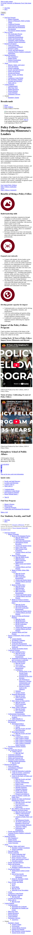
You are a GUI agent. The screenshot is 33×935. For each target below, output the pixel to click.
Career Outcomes (13, 843)
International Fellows (18, 723)
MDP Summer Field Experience (21, 549)
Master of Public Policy (18, 585)
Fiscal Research (19, 803)
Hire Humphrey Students (15, 895)
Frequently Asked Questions (16, 759)
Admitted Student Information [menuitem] (16, 42)
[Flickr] (16, 471)
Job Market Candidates (18, 640)
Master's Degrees (9, 504)
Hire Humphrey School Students (21, 931)
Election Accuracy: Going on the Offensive (24, 687)
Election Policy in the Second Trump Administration (25, 673)
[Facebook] (16, 466)
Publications (18, 807)
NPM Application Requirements (20, 698)
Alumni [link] (6, 96)
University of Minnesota (18, 524)
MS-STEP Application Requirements (21, 608)
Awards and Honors (14, 869)
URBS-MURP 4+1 (17, 719)
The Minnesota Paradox (22, 820)
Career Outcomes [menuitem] (13, 61)
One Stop (7, 8)
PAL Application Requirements (20, 711)
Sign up (26, 119)
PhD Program (8, 506)
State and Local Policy (21, 805)
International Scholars (18, 732)
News (13, 885)
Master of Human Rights (19, 555)
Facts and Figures (13, 851)
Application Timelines (14, 754)
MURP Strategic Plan (21, 622)
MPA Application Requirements (20, 577)
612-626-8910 (5, 464)
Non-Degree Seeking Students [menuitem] (17, 30)
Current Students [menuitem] (9, 84)
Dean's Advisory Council (19, 857)
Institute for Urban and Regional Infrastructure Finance (21, 799)
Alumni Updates (16, 924)
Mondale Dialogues (21, 787)
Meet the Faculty (20, 573)
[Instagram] (16, 472)
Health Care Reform (21, 790)
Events (14, 883)
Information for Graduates (19, 906)
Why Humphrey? (13, 838)
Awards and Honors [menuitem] (14, 73)
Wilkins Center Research (22, 813)
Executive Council (17, 861)
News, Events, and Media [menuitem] (15, 74)
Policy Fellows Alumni (22, 738)
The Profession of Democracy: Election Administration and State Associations (25, 682)
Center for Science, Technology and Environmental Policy (21, 773)
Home (6, 105)
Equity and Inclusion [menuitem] (14, 71)
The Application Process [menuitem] (15, 34)
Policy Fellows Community (9, 190)
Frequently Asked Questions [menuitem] (16, 40)
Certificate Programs (10, 507)
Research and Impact (10, 764)
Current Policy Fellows (22, 737)
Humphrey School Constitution (21, 848)
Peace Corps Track (20, 547)
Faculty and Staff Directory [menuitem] (16, 50)
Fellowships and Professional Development (16, 509)
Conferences (19, 670)
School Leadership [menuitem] (13, 68)
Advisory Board (20, 692)
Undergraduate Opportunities (16, 714)
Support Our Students (18, 929)
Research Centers (13, 769)
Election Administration (18, 661)
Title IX (6, 497)
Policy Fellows (8, 107)
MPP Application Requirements (20, 592)
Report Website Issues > (11, 494)
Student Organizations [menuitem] (14, 60)
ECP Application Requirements (20, 656)
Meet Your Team (13, 911)
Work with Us (8, 486)
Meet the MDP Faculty (22, 537)
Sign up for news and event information (12, 474)
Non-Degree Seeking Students (17, 746)
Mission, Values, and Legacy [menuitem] (16, 65)
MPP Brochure (19, 588)
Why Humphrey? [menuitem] (13, 57)
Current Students (16, 639)
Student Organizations (14, 841)
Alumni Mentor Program (19, 928)
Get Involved (15, 926)
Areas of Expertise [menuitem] (13, 45)
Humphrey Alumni (13, 923)
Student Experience (10, 836)
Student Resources (13, 913)
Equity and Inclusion (14, 864)
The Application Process (15, 750)
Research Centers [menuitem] (13, 48)
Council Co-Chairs (17, 866)
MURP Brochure (20, 621)
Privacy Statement (17, 528)
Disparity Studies (24, 815)
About (6, 844)
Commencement (13, 905)
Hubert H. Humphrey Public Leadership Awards (20, 879)
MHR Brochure (20, 559)
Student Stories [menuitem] (12, 58)
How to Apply (8, 748)
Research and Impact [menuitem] (10, 43)
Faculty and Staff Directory (12, 481)
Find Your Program (9, 532)
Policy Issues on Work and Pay (21, 701)
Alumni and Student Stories (23, 545)
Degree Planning (13, 914)
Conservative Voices (21, 792)
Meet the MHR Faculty (22, 557)
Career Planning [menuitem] (12, 92)
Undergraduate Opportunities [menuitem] (16, 25)
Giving (10, 892)
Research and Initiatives (22, 794)
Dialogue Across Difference (23, 785)
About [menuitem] (6, 63)
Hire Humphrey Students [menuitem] (15, 79)
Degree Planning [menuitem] (13, 91)
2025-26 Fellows (20, 725)
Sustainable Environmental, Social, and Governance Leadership (22, 659)
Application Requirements (23, 541)
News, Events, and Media (15, 882)
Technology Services (14, 918)
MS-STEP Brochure (21, 606)
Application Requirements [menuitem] (15, 37)
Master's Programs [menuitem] (13, 19)
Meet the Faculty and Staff (23, 728)
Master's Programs (13, 534)
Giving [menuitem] (10, 76)
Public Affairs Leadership (19, 707)
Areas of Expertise (13, 766)
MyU (6, 9)
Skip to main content (7, 1)
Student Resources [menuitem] (13, 89)
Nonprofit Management (18, 694)
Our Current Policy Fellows (9, 185)
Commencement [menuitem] (13, 86)
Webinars (18, 691)
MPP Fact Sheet (20, 590)
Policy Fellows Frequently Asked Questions (23, 744)
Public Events (19, 784)
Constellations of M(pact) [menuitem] (15, 47)
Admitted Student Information (16, 761)
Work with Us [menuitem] (12, 83)
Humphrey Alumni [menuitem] (13, 97)
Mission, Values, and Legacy (16, 846)
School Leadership (17, 849)
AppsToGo (15, 919)
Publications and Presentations (20, 829)
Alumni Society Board (18, 856)
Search (3, 12)
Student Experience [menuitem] (10, 55)
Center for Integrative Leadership (21, 771)
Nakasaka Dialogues (21, 789)
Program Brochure (17, 642)
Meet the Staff (19, 753)
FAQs (2, 188)
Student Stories (12, 839)
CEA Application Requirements (20, 667)
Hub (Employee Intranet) (11, 492)
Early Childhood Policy (18, 652)
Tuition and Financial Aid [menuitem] (15, 39)
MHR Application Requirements (20, 561)
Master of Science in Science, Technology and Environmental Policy (21, 601)
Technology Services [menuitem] (14, 94)
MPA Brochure (19, 575)
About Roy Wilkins (21, 826)
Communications (9, 489)
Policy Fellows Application (8, 187)
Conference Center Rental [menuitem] (15, 78)
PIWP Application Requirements (20, 704)
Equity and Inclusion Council (20, 859)
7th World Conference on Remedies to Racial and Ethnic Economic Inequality (23, 823)
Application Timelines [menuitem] (14, 35)
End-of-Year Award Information (21, 876)
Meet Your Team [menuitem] (13, 88)
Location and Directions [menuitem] (15, 81)
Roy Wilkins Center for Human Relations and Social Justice (21, 809)
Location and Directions (11, 483)
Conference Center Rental (11, 491)
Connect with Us (9, 484)
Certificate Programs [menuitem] (14, 24)
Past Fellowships (20, 730)
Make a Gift (4, 512)
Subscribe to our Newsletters (20, 890)
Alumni (17, 727)
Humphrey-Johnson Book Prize (21, 867)
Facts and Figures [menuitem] (13, 66)
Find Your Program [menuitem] (9, 17)
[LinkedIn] (16, 468)
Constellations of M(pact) (15, 768)
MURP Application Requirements (21, 624)
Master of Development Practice (21, 536)
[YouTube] (16, 469)
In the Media (15, 887)
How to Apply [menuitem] (8, 32)
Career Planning (12, 916)
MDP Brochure (19, 539)
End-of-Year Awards (18, 874)
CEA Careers (19, 665)
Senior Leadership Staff (18, 854)
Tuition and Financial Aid (15, 758)
